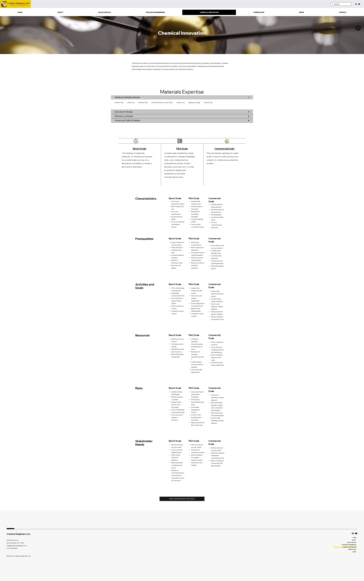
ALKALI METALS (351, 542)
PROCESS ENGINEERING (349, 544)
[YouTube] (359, 4)
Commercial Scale (224, 148)
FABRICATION (352, 549)
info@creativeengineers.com (17, 546)
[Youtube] (356, 533)
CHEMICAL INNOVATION (349, 547)
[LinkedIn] (356, 4)
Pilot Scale (182, 148)
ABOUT (354, 540)
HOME (354, 537)
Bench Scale (139, 148)
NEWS (354, 551)
